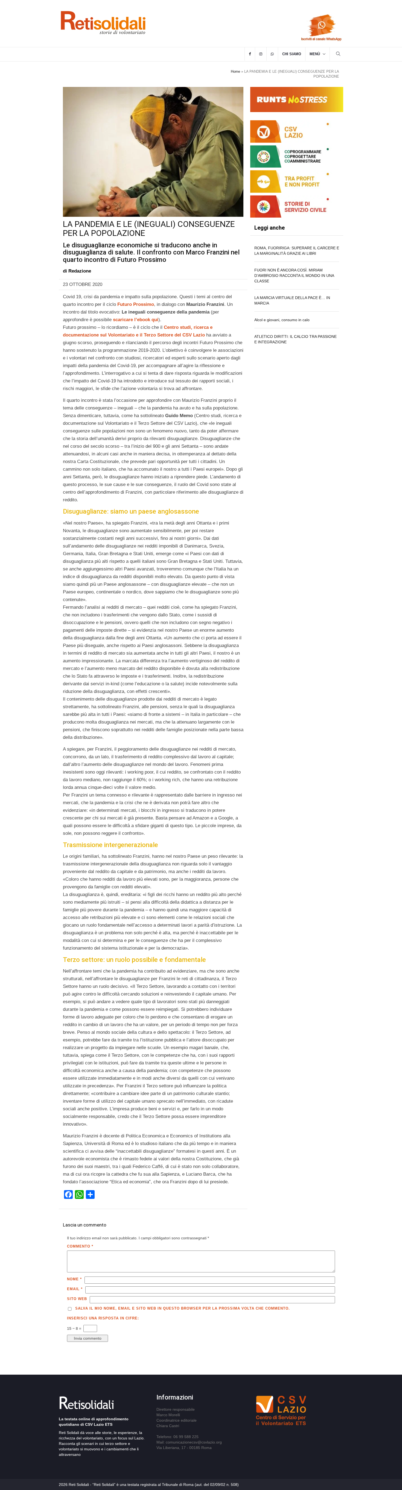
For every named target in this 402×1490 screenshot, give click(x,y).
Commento (80, 1246)
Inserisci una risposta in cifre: (103, 1318)
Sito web (77, 1299)
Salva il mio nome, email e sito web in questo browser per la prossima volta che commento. (182, 1308)
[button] (338, 54)
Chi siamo (291, 54)
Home (235, 71)
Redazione (79, 271)
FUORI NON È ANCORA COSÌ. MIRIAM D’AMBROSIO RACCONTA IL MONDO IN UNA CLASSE (294, 275)
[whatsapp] (272, 54)
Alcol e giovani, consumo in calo (282, 320)
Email (75, 1289)
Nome (74, 1279)
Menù (315, 54)
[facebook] (250, 54)
